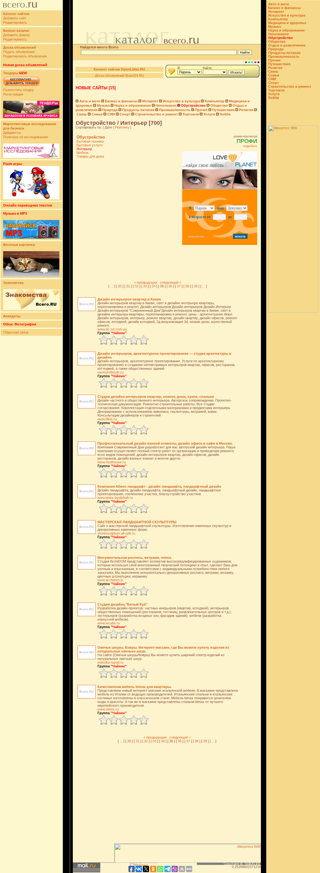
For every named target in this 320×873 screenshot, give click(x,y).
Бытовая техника (90, 141)
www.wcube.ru (109, 623)
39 (195, 286)
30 (119, 286)
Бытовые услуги (89, 145)
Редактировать (15, 22)
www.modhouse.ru (112, 462)
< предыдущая (145, 282)
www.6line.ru (107, 419)
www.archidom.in (110, 580)
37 (179, 286)
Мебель (83, 152)
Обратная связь (16, 332)
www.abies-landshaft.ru (115, 498)
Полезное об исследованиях (25, 137)
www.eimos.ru (108, 709)
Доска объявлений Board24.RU (119, 75)
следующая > (170, 282)
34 (153, 286)
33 (145, 286)
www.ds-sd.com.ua (112, 329)
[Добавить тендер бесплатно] (21, 86)
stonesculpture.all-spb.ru (116, 533)
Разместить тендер (18, 90)
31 (128, 286)
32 (136, 286)
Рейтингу (122, 127)
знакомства (196, 236)
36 (170, 286)
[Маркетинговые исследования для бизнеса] (31, 157)
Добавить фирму (16, 35)
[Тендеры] (31, 117)
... (111, 286)
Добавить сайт (14, 18)
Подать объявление (19, 52)
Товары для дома (90, 156)
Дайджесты (12, 132)
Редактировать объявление (25, 56)
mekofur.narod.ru (110, 662)
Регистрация (13, 94)
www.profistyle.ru (110, 372)
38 (187, 286)
